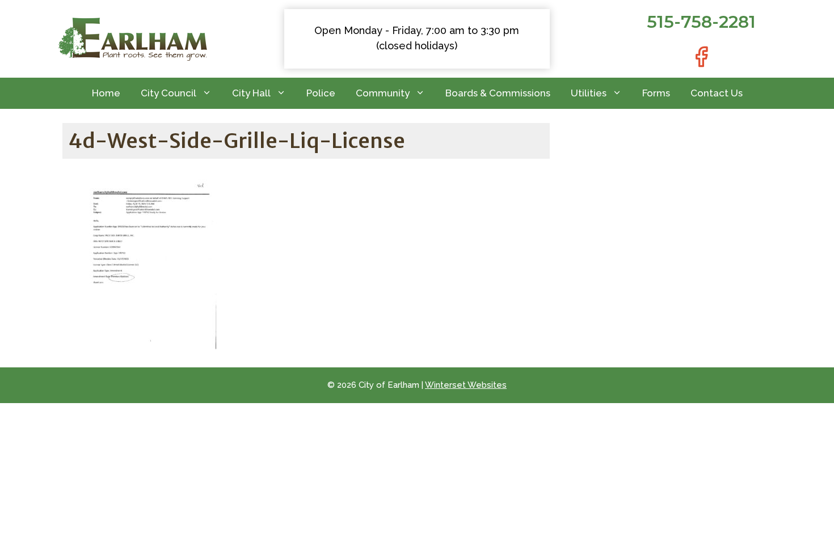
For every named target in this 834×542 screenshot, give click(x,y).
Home (106, 93)
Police (320, 93)
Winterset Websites (466, 385)
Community (383, 93)
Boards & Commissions (497, 93)
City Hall (251, 93)
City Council (168, 93)
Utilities (588, 93)
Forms (656, 93)
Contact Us (716, 93)
